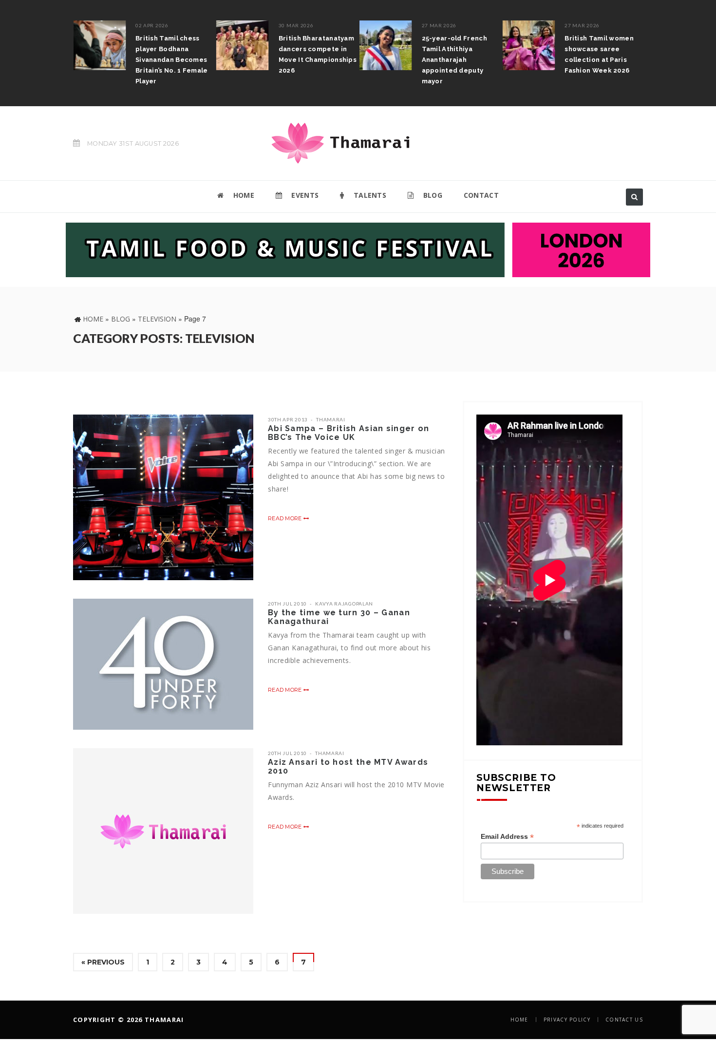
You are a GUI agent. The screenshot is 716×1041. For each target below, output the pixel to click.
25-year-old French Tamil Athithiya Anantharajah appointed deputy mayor (393, 60)
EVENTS (304, 195)
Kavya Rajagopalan (344, 603)
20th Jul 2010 (287, 603)
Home (93, 318)
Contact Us (624, 1019)
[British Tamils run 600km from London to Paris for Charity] (610, 50)
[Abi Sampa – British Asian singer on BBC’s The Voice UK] (163, 497)
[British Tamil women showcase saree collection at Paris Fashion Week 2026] (467, 45)
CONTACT (481, 195)
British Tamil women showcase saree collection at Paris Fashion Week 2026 (538, 54)
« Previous (103, 962)
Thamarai (330, 419)
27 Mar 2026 (378, 25)
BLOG (431, 195)
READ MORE (285, 518)
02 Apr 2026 (91, 25)
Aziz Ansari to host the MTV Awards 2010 (348, 766)
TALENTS (369, 195)
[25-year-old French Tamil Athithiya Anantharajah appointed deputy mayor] (324, 45)
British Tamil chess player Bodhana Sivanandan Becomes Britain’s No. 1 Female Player (111, 60)
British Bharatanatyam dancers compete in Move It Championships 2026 (256, 54)
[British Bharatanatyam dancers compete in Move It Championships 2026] (181, 45)
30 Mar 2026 (234, 25)
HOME (242, 195)
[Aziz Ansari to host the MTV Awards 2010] (163, 831)
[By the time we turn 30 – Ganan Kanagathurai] (163, 664)
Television (157, 318)
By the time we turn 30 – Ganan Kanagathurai (339, 617)
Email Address (507, 836)
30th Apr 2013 (288, 419)
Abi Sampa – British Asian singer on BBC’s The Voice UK (349, 433)
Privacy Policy (567, 1019)
